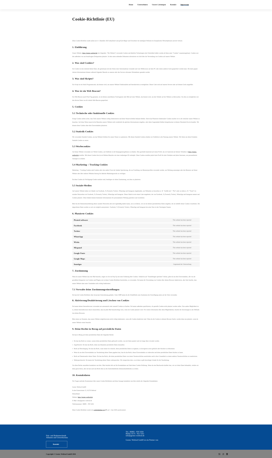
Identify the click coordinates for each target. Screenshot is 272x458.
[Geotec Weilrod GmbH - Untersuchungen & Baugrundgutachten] (95, 4)
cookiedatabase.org (99, 410)
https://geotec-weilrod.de (89, 53)
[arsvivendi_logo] (138, 443)
